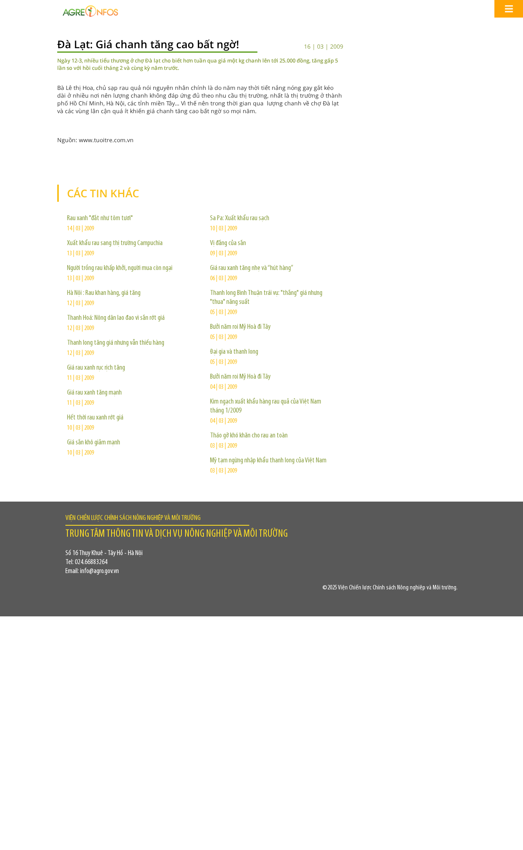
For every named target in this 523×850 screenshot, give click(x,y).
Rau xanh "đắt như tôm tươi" (100, 218)
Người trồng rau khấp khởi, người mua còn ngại (119, 268)
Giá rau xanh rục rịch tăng (96, 368)
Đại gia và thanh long (234, 352)
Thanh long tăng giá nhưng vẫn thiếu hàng (115, 343)
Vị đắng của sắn (228, 243)
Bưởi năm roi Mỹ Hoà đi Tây (240, 327)
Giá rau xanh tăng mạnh (94, 393)
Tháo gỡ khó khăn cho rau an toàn (249, 436)
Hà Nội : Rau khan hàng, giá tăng (104, 293)
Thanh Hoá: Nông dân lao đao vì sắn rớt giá (116, 318)
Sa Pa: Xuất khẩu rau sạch (239, 218)
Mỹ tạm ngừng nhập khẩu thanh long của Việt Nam (268, 460)
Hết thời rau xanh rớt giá (95, 418)
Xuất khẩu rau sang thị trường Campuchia (115, 243)
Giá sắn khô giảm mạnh (93, 442)
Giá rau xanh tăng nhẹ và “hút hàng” (251, 268)
